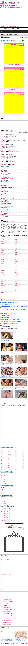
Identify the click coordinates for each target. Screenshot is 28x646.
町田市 (16, 272)
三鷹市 (2, 268)
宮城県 (23, 449)
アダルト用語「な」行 (5, 515)
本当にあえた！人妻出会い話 (7, 624)
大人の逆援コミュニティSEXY (13, 151)
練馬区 (16, 259)
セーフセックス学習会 (12, 161)
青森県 (9, 449)
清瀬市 (16, 283)
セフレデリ (5, 191)
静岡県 (9, 458)
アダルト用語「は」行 (5, 517)
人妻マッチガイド (5, 592)
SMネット (5, 217)
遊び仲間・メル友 (4, 474)
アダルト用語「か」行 (5, 509)
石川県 (2, 456)
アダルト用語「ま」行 (5, 519)
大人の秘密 (5, 171)
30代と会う (3, 489)
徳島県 (23, 463)
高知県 (16, 465)
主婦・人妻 (3, 501)
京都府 (9, 460)
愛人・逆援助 (3, 481)
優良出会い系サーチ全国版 (7, 609)
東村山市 (16, 276)
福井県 (9, 456)
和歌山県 (9, 462)
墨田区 (2, 245)
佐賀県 (2, 467)
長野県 (23, 456)
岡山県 (2, 463)
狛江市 (16, 281)
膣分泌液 (8, 526)
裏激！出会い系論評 (6, 607)
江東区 (16, 245)
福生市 (2, 281)
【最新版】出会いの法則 (7, 622)
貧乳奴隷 (5, 185)
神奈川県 (9, 454)
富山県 (23, 454)
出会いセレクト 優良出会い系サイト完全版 (10, 618)
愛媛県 (9, 465)
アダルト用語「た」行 (5, 513)
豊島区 (16, 254)
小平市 (16, 274)
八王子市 (16, 263)
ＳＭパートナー (4, 483)
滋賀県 (2, 460)
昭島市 (16, 270)
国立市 (16, 279)
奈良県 (2, 462)
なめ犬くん (5, 181)
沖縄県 (16, 469)
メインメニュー (14, 31)
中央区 (16, 239)
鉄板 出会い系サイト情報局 (7, 601)
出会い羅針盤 (4, 605)
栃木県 (2, 452)
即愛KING (5, 207)
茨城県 (23, 451)
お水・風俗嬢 (3, 503)
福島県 (16, 451)
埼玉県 (16, 452)
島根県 (23, 462)
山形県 (9, 451)
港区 (2, 241)
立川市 (2, 265)
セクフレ (5, 194)
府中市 (2, 270)
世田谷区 (16, 250)
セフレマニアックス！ (6, 597)
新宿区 (16, 241)
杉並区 (2, 254)
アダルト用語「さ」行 (5, 511)
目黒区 (16, 248)
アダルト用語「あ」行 (5, 508)
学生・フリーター (4, 497)
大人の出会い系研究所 (6, 611)
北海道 (2, 449)
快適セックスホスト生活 (7, 615)
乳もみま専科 (6, 174)
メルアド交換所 (6, 211)
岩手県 (16, 449)
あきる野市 (17, 290)
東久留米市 (3, 285)
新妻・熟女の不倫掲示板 (8, 178)
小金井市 (2, 274)
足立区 (2, 261)
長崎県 (9, 467)
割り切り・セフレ (4, 477)
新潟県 (16, 454)
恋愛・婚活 (3, 475)
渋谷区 (2, 252)
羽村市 (2, 290)
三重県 (23, 458)
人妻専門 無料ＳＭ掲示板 (8, 198)
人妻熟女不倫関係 (7, 201)
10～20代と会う (4, 487)
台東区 (16, 243)
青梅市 (16, 268)
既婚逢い (5, 214)
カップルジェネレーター (7, 594)
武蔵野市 (16, 265)
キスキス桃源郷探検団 (6, 599)
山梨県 (16, 456)
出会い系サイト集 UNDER (7, 613)
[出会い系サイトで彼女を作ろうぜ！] (10, 6)
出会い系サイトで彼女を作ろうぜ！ (15, 643)
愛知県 (16, 458)
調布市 (2, 272)
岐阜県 (2, 458)
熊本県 (16, 467)
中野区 (16, 252)
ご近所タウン (10, 141)
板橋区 (2, 259)
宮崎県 (2, 469)
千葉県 (23, 452)
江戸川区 (2, 263)
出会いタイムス (5, 603)
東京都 (2, 454)
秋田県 (2, 451)
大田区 (2, 250)
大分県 (23, 467)
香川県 (2, 465)
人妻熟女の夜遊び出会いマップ (8, 620)
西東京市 (2, 292)
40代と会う (3, 491)
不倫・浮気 (3, 479)
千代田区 (2, 239)
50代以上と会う (4, 493)
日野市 (2, 276)
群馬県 (9, 452)
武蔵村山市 (17, 285)
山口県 (16, 463)
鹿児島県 (9, 469)
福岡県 (23, 465)
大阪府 (16, 460)
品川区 (2, 248)
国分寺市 (2, 279)
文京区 (2, 243)
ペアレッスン (6, 167)
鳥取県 (16, 462)
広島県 (9, 463)
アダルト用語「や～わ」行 (6, 520)
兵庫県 (23, 460)
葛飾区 (16, 261)
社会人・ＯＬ (3, 499)
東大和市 (2, 283)
